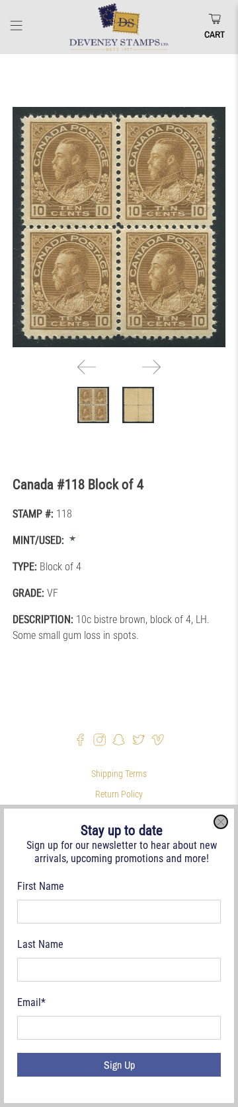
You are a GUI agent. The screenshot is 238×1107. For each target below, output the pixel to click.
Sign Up (119, 1064)
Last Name (40, 944)
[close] (220, 821)
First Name (40, 886)
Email (31, 1002)
